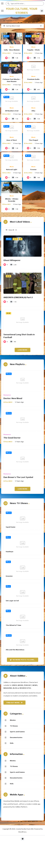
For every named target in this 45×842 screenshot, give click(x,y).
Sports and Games (17, 732)
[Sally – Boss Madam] (11, 38)
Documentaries (16, 737)
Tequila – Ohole (33, 50)
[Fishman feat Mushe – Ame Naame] (11, 68)
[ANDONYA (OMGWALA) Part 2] (22, 283)
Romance (7, 395)
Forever (33, 169)
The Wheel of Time (13, 625)
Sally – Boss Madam (12, 50)
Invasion (9, 576)
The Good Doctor (12, 437)
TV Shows (14, 726)
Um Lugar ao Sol (12, 601)
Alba (33, 111)
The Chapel (33, 140)
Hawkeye (9, 551)
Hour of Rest (11, 140)
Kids (12, 743)
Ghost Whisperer (11, 260)
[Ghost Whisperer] (22, 246)
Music (12, 47)
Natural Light (11, 169)
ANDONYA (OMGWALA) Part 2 (18, 297)
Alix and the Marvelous (15, 650)
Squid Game (10, 527)
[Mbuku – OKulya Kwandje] (11, 187)
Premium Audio (33, 79)
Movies (13, 720)
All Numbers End (11, 111)
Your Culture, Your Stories (21, 10)
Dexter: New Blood (12, 398)
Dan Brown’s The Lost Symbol (18, 477)
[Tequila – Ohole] (33, 38)
